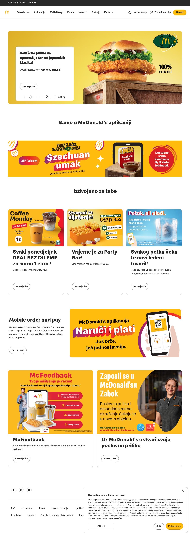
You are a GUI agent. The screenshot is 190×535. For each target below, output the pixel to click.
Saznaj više (28, 87)
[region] (136, 510)
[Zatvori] (183, 490)
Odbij (159, 526)
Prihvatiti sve (174, 526)
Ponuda (21, 12)
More (107, 12)
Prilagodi (101, 526)
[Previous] (23, 96)
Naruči (179, 12)
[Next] (47, 96)
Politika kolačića (115, 518)
